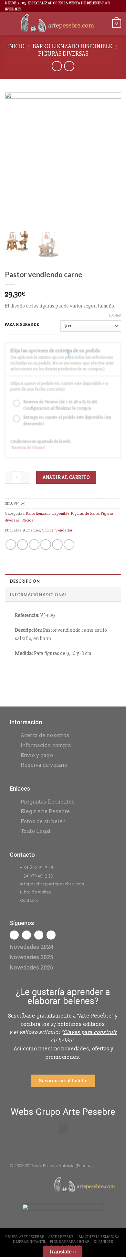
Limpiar (115, 315)
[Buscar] (105, 23)
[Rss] (38, 935)
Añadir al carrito (66, 477)
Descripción (25, 581)
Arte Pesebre (60, 1236)
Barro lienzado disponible (72, 46)
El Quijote (103, 1241)
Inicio (16, 46)
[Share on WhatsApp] (10, 544)
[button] (63, 1128)
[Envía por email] (45, 544)
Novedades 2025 (31, 957)
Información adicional (38, 594)
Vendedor (63, 530)
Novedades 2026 (31, 967)
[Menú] (9, 24)
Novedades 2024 (31, 946)
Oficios (27, 520)
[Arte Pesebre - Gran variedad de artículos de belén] (57, 23)
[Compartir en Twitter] (34, 544)
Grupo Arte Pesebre (24, 1236)
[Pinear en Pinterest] (57, 544)
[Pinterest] (51, 935)
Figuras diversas (63, 54)
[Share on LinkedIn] (69, 544)
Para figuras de (22, 325)
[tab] (63, 581)
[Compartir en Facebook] (22, 544)
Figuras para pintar (70, 1241)
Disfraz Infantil (29, 1241)
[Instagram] (26, 935)
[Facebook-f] (14, 935)
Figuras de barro (85, 513)
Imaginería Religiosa (98, 1236)
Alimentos (31, 530)
